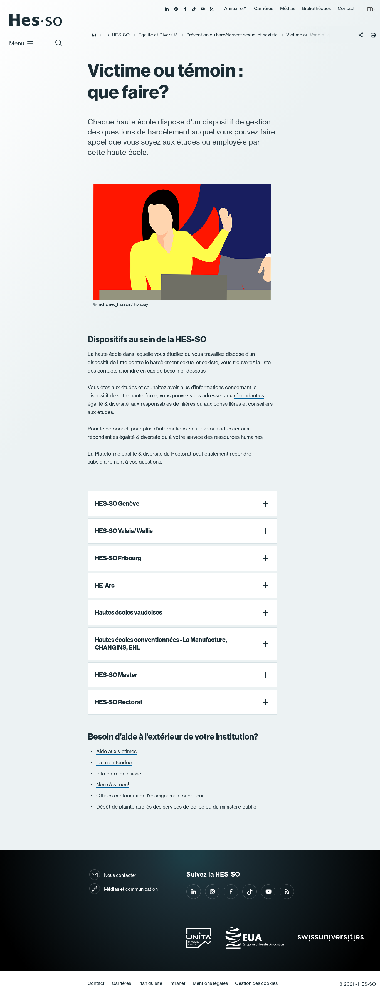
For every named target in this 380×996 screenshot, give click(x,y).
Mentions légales (210, 983)
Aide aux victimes (116, 751)
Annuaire (233, 8)
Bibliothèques (316, 8)
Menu (16, 43)
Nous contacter (120, 875)
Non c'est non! (112, 784)
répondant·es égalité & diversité (125, 437)
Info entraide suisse (118, 773)
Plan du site (150, 983)
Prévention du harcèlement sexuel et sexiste (232, 35)
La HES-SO (117, 35)
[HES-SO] (35, 25)
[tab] (182, 503)
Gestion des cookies (256, 983)
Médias (287, 8)
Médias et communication (131, 889)
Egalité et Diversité (158, 35)
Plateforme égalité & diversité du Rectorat (143, 454)
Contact (346, 8)
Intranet (177, 983)
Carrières (263, 8)
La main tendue (114, 762)
